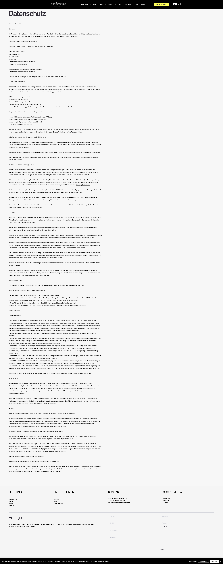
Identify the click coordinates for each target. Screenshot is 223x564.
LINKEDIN (165, 502)
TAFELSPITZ (56, 497)
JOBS (55, 501)
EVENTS (11, 503)
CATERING (11, 501)
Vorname (113, 516)
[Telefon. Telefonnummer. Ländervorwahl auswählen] (165, 527)
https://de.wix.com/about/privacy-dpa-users (60, 439)
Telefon (164, 523)
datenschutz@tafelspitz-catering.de (24, 61)
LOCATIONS (12, 505)
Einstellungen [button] (193, 561)
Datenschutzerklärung (104, 561)
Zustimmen (214, 561)
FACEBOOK (166, 500)
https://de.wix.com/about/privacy (53, 431)
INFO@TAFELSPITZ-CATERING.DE (120, 502)
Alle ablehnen (203, 561)
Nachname (165, 516)
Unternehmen (114, 530)
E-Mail (112, 523)
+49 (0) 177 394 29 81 (119, 500)
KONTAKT (56, 499)
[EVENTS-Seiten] (105, 4)
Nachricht (113, 537)
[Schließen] (221, 561)
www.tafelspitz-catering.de (36, 87)
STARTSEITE (12, 497)
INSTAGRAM (166, 498)
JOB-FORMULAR (58, 503)
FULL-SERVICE (13, 499)
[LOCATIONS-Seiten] (122, 4)
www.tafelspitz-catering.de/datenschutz (21, 471)
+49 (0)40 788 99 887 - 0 (120, 498)
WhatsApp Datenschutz (83, 185)
